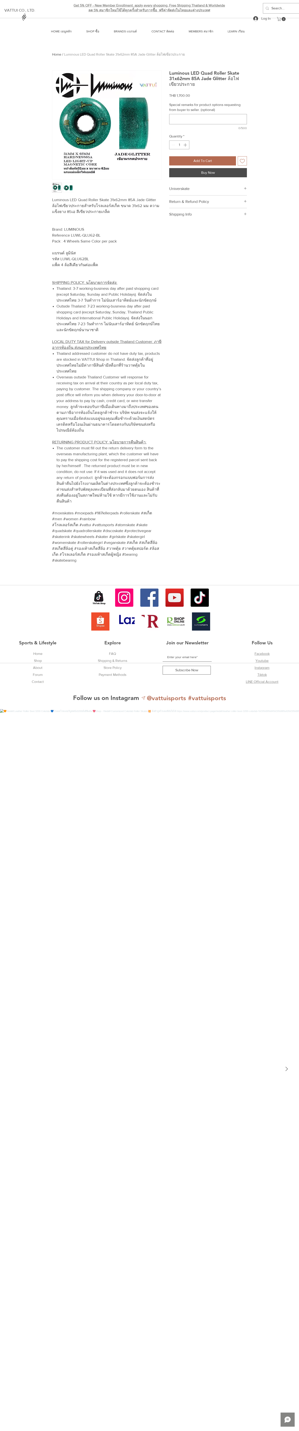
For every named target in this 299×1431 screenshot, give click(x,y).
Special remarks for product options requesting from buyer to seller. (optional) (205, 107)
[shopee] (100, 621)
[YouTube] (174, 598)
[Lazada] (125, 621)
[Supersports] (201, 621)
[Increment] (186, 145)
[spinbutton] (179, 145)
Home (56, 54)
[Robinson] (176, 621)
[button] (282, 19)
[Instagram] (124, 598)
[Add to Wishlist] (242, 160)
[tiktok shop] (99, 598)
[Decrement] (173, 145)
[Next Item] (286, 1069)
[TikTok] (200, 598)
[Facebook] (149, 598)
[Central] (151, 621)
